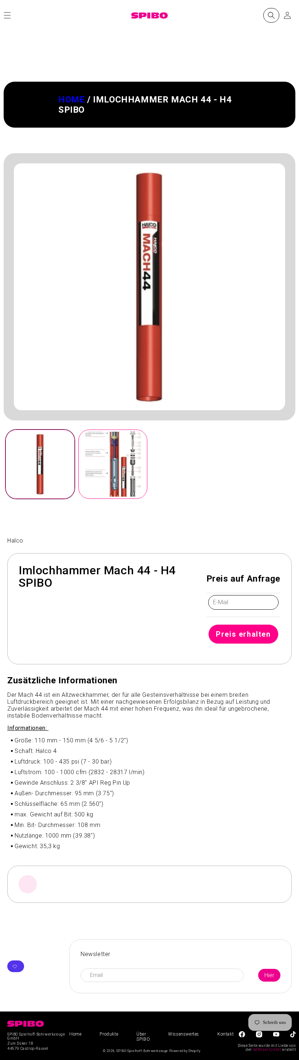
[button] (271, 15)
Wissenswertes (183, 1034)
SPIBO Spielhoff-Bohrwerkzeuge (142, 1051)
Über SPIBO (143, 1037)
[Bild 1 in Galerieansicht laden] (40, 464)
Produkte (109, 1034)
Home (71, 99)
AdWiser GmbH (267, 1050)
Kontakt (225, 1034)
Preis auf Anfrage (243, 579)
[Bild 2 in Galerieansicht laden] (113, 464)
